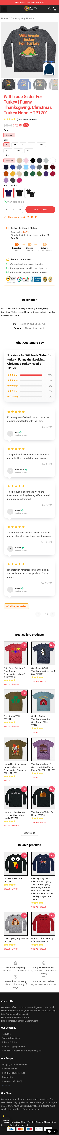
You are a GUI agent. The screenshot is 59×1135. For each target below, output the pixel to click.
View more (29, 833)
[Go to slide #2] (24, 84)
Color (6, 155)
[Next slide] (53, 50)
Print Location (10, 185)
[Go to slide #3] (40, 84)
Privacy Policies (9, 1042)
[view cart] (55, 9)
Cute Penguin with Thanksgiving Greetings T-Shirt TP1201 (43, 671)
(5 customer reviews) (27, 119)
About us (6, 1034)
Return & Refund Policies (13, 1073)
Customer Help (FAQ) (12, 1081)
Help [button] (53, 1131)
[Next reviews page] (52, 614)
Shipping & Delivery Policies (14, 1064)
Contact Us (7, 1077)
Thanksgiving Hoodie (22, 18)
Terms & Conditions (11, 1038)
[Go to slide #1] (8, 84)
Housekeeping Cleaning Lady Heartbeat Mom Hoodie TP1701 (15, 815)
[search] (50, 9)
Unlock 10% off (6, 1121)
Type (6, 130)
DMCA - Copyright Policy (13, 1046)
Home (4, 18)
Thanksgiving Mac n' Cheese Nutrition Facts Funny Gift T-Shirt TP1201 (43, 767)
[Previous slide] (6, 50)
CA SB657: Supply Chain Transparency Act (22, 1050)
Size (6, 140)
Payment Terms (9, 1068)
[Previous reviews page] (38, 614)
